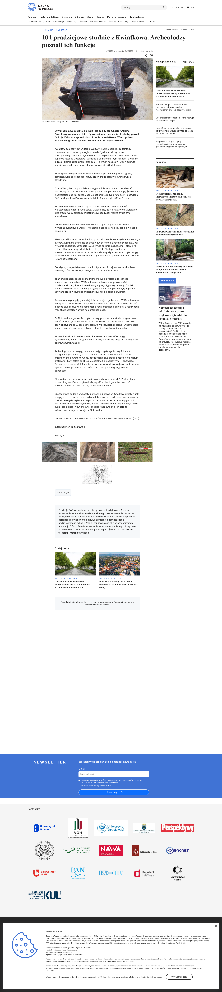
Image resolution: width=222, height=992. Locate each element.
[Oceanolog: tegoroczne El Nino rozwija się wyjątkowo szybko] (175, 119)
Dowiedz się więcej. (154, 977)
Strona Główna (172, 30)
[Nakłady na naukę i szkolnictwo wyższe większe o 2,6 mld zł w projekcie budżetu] (175, 319)
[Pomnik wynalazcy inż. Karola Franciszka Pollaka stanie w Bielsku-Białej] (119, 571)
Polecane (167, 280)
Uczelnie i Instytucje (39, 21)
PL (188, 7)
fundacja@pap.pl (119, 968)
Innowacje (58, 21)
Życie (90, 17)
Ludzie (151, 21)
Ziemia (100, 17)
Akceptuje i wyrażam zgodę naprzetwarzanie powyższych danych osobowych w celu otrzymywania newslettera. (112, 781)
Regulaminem (120, 602)
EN (192, 7)
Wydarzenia (138, 21)
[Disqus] (97, 648)
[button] (59, 452)
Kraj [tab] (185, 62)
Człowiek (67, 17)
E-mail (81, 768)
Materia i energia (117, 17)
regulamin (94, 780)
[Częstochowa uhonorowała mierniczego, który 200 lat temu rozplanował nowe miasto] (75, 571)
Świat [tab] (191, 62)
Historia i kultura (54, 30)
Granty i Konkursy (119, 21)
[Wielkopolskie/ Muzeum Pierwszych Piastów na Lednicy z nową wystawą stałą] (175, 183)
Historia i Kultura (49, 17)
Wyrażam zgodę (179, 977)
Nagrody (72, 21)
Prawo (83, 21)
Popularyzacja (98, 21)
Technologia (137, 17)
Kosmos (32, 17)
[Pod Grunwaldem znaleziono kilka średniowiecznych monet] (175, 220)
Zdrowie (79, 17)
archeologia (63, 492)
